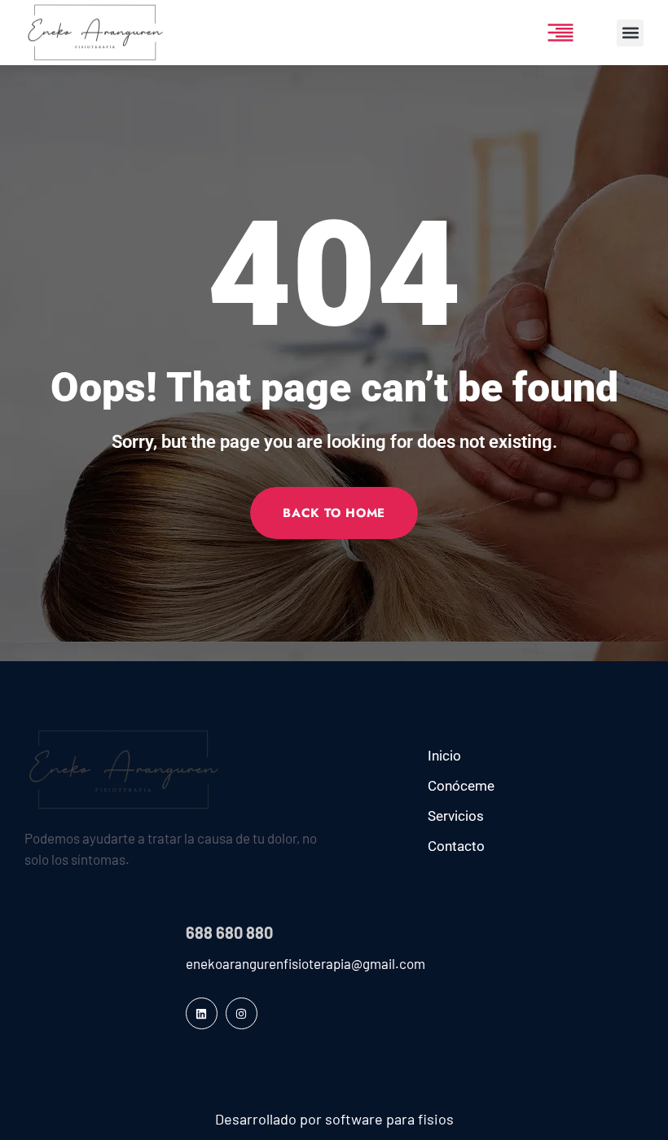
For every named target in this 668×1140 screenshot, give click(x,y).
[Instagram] (241, 1013)
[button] (630, 33)
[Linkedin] (202, 1013)
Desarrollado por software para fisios (334, 1119)
